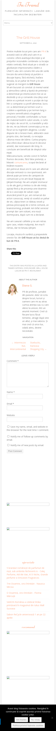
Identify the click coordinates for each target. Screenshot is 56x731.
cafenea (19, 268)
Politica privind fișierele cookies (28, 725)
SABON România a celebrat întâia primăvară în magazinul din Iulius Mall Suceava (25, 605)
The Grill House (28, 38)
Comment (13, 360)
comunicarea (20, 162)
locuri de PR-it (22, 271)
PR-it (43, 51)
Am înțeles (21, 719)
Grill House (42, 268)
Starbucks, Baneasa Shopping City (38, 346)
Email (10, 403)
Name (11, 392)
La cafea (38, 266)
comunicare (29, 268)
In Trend (28, 4)
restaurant (35, 271)
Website (11, 415)
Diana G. (27, 285)
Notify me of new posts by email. (27, 445)
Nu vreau (35, 719)
